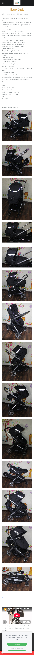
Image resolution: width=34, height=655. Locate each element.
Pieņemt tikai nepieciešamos (17, 648)
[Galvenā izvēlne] (2, 3)
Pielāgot (17, 639)
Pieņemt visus (17, 644)
